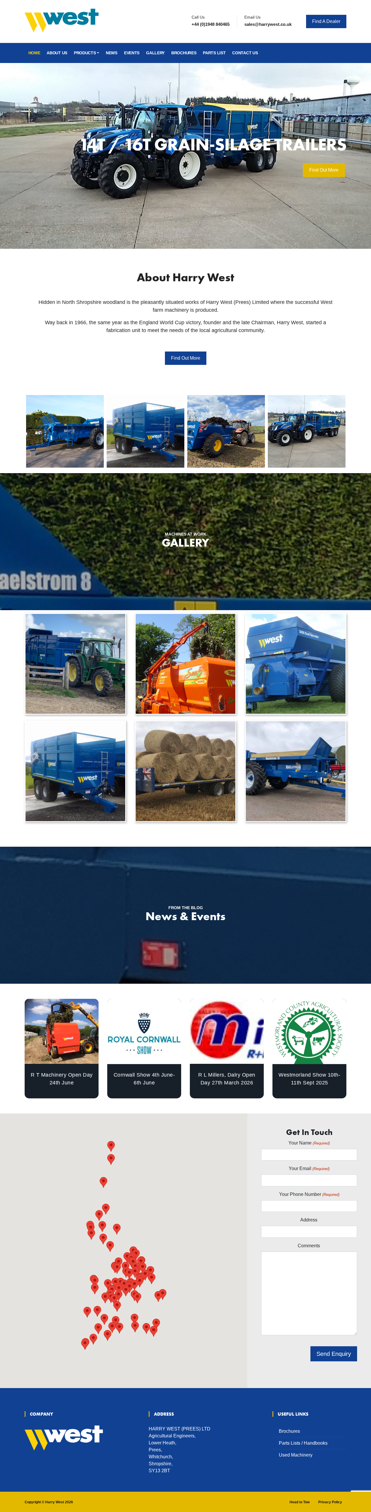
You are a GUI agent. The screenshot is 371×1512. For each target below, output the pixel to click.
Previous (20, 430)
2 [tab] (164, 228)
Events (131, 53)
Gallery (155, 53)
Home (34, 53)
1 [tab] (155, 228)
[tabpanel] (185, 156)
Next (351, 430)
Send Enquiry (334, 1354)
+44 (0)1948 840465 (211, 24)
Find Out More (93, 178)
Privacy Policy (330, 1502)
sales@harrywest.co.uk (268, 24)
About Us (57, 53)
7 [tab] (207, 228)
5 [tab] (190, 228)
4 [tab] (181, 228)
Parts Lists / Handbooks (303, 1443)
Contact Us (245, 53)
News (111, 53)
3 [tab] (172, 228)
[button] (107, 1335)
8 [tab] (216, 228)
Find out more (185, 358)
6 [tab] (198, 228)
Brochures (183, 53)
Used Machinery (295, 1454)
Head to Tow (300, 1502)
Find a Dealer (326, 21)
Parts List (214, 53)
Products (85, 53)
